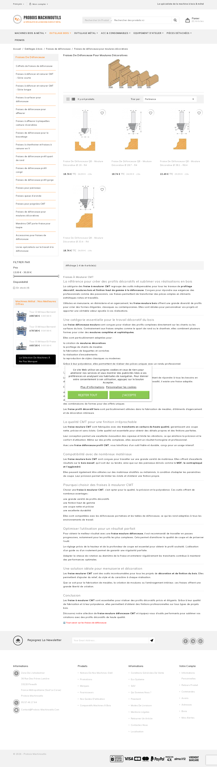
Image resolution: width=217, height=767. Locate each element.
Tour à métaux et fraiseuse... (45, 341)
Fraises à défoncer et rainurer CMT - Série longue (34, 87)
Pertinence (170, 99)
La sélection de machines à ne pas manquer (34, 359)
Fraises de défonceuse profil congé (31, 170)
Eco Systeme (137, 679)
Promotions (86, 679)
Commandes (188, 691)
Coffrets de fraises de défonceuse (34, 66)
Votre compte (187, 666)
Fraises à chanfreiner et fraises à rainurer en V (34, 146)
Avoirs (185, 698)
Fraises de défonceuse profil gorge (35, 180)
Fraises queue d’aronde (28, 196)
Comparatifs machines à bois (95, 705)
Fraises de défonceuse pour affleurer (31, 111)
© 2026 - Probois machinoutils (29, 754)
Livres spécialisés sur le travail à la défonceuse (35, 249)
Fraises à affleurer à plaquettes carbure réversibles (33, 123)
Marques (84, 686)
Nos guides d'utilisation (92, 699)
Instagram (200, 641)
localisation (137, 731)
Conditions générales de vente (147, 673)
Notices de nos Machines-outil (96, 673)
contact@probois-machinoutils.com (40, 709)
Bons (184, 711)
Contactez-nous (139, 725)
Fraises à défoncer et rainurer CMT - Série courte (34, 76)
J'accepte (129, 395)
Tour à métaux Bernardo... (44, 311)
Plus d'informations (92, 387)
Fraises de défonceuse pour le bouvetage (32, 135)
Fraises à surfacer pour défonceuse (28, 99)
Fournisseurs (87, 692)
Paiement (136, 699)
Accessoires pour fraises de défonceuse (31, 237)
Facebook (185, 641)
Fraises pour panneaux (28, 188)
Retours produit (190, 685)
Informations (20, 666)
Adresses (187, 704)
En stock (22, 287)
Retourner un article (142, 718)
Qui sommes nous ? (141, 692)
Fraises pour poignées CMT (30, 203)
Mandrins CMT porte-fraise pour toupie (33, 225)
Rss (193, 641)
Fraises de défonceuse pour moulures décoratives (31, 213)
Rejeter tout (87, 395)
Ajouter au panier (97, 178)
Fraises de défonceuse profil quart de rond (34, 158)
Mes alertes (188, 717)
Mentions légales (140, 712)
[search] (175, 20)
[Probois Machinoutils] (37, 19)
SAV (133, 686)
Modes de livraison (141, 705)
